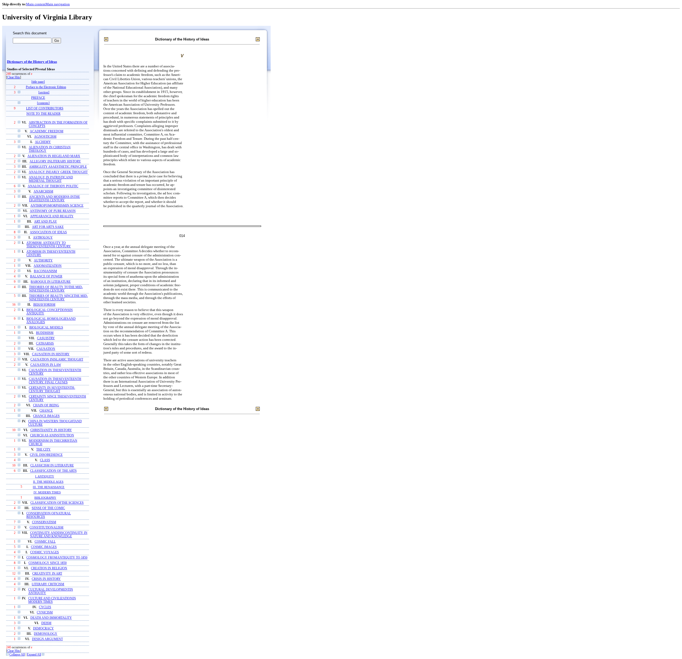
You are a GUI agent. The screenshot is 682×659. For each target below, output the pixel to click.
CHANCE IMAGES (46, 416)
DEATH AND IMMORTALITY (51, 618)
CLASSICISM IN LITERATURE (52, 465)
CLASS (45, 460)
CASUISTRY (46, 338)
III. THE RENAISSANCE (48, 487)
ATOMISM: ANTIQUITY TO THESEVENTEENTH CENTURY (48, 244)
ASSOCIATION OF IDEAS (48, 232)
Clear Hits (13, 77)
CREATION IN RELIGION (49, 568)
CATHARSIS (45, 343)
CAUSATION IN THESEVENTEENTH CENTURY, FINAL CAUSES (55, 380)
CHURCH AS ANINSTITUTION (52, 435)
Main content (36, 4)
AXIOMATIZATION (48, 266)
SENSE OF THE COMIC (48, 508)
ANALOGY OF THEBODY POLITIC (53, 186)
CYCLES (45, 607)
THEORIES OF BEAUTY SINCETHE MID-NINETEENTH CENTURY (58, 297)
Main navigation (58, 4)
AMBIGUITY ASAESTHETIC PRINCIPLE (58, 167)
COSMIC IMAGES (44, 547)
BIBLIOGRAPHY (45, 497)
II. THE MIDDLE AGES (48, 481)
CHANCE (46, 410)
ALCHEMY (43, 142)
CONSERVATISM (44, 522)
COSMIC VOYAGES (44, 552)
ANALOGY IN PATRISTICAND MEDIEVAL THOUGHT (51, 179)
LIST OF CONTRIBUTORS (44, 108)
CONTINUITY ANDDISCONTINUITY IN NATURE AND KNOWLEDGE (58, 534)
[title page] (38, 82)
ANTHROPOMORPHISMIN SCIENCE (56, 205)
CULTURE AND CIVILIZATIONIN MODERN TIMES (52, 600)
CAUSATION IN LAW (45, 365)
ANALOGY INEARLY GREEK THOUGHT (58, 172)
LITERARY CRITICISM (48, 584)
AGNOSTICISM (45, 136)
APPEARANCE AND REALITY (52, 216)
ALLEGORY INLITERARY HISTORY (55, 161)
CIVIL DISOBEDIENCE (46, 455)
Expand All (34, 654)
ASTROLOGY (43, 237)
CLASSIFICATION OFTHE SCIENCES (57, 503)
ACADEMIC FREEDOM (46, 131)
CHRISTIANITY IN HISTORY (51, 430)
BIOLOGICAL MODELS (46, 327)
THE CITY (43, 449)
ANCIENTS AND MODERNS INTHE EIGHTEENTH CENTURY (54, 198)
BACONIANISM (45, 271)
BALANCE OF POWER (46, 276)
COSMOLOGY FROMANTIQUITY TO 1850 (56, 557)
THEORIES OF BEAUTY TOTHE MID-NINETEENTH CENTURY (56, 288)
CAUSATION (45, 349)
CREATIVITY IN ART (47, 573)
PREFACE (38, 98)
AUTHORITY (43, 260)
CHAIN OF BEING (46, 405)
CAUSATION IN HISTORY (51, 354)
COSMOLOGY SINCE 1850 (48, 563)
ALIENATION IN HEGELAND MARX (53, 156)
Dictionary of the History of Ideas (32, 62)
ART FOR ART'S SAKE (48, 227)
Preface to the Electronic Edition (46, 87)
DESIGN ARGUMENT (47, 639)
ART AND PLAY (45, 221)
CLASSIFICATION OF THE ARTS (53, 471)
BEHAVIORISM (44, 304)
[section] (43, 92)
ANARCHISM (43, 191)
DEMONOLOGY (45, 634)
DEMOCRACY (43, 628)
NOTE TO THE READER (43, 114)
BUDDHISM (45, 333)
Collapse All (17, 654)
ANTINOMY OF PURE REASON (53, 211)
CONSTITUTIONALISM (46, 527)
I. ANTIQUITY (44, 476)
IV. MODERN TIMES (47, 492)
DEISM (46, 623)
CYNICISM (45, 612)
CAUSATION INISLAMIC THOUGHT (56, 359)
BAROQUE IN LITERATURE (51, 282)
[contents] (43, 103)
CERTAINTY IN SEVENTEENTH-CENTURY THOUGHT (52, 389)
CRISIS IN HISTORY (46, 579)
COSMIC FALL (45, 541)
